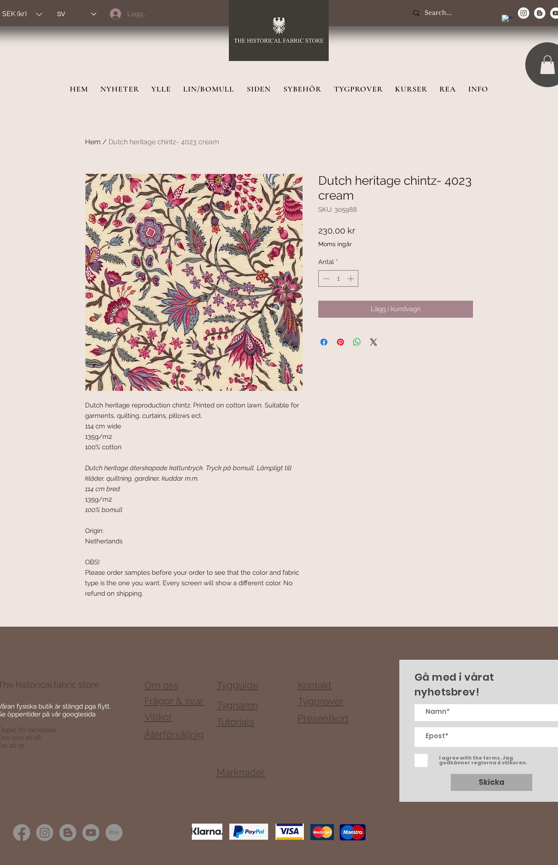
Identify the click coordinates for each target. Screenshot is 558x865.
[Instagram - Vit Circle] (523, 13)
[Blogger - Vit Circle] (539, 13)
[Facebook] (21, 832)
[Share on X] (373, 342)
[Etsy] (113, 832)
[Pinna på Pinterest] (340, 342)
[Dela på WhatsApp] (357, 342)
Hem (93, 142)
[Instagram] (44, 832)
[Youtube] (90, 832)
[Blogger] (67, 832)
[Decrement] (325, 279)
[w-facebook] (507, 20)
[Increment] (351, 279)
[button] (547, 64)
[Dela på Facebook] (324, 342)
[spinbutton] (338, 279)
